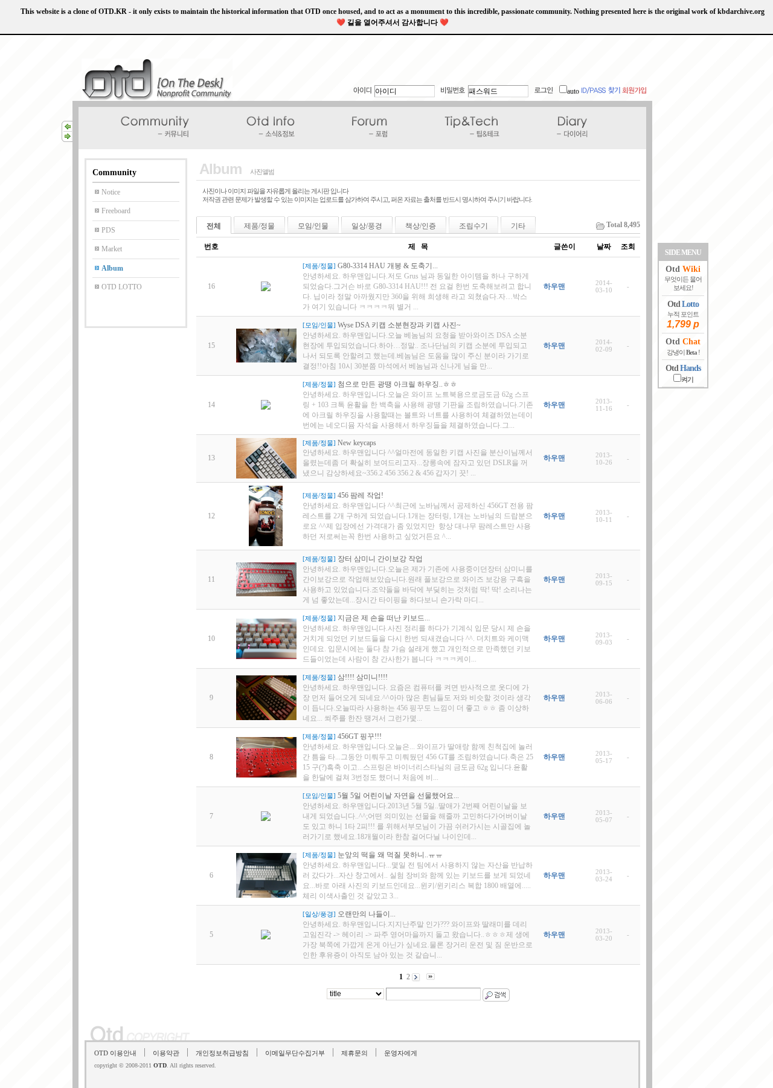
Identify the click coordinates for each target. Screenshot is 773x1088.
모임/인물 (313, 226)
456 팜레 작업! (360, 495)
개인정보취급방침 (222, 1053)
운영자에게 (400, 1053)
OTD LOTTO (121, 287)
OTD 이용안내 (115, 1053)
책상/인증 (420, 226)
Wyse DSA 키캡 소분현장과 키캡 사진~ (399, 325)
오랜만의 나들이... (367, 914)
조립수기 (473, 226)
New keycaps (357, 443)
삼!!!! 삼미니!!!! (363, 677)
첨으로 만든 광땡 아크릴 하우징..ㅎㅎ (397, 384)
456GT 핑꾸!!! (360, 736)
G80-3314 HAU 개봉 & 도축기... (388, 266)
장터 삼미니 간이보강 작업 (380, 559)
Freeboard (115, 211)
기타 (518, 226)
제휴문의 (354, 1053)
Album (112, 268)
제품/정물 (259, 226)
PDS (108, 230)
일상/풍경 (366, 226)
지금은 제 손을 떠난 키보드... (384, 618)
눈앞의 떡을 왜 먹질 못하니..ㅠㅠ (390, 855)
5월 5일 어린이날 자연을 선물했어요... (398, 795)
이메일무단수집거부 (295, 1053)
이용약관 (166, 1053)
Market (111, 249)
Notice (110, 192)
